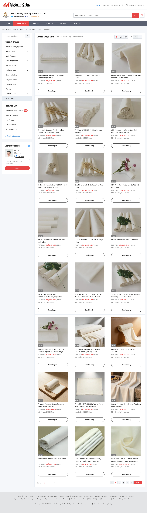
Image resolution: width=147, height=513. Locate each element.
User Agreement (86, 504)
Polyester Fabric (11, 79)
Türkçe (115, 499)
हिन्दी (101, 499)
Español (23, 499)
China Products (28, 496)
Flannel (8, 89)
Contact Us (77, 23)
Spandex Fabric (11, 75)
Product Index (113, 496)
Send (17, 168)
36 (49, 483)
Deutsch (65, 499)
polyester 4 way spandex (14, 47)
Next (137, 483)
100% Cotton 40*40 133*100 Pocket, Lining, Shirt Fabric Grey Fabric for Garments (88, 461)
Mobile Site (123, 496)
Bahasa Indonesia (133, 499)
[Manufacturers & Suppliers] (17, 4)
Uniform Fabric (11, 70)
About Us (36, 23)
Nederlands (74, 499)
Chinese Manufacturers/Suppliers (46, 496)
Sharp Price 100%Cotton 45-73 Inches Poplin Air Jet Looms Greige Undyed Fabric (88, 296)
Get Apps (131, 5)
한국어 (88, 499)
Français (40, 499)
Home (8, 23)
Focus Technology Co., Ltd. (58, 504)
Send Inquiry (52, 91)
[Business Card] (29, 145)
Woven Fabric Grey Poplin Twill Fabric (124, 240)
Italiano (58, 499)
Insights (131, 496)
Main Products (11, 56)
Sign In (98, 5)
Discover (63, 23)
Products (22, 23)
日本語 (95, 499)
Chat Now (21, 156)
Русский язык (49, 499)
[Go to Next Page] (140, 36)
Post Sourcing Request (142, 15)
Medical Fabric (11, 94)
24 (44, 483)
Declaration (97, 504)
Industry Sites (88, 496)
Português (31, 499)
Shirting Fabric (11, 65)
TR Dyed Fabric (11, 84)
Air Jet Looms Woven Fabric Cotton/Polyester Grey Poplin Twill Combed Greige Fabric (50, 296)
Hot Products (17, 496)
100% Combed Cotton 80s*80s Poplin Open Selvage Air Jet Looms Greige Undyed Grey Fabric (51, 351)
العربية (82, 499)
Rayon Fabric (10, 51)
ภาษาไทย (107, 499)
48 (54, 483)
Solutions (49, 23)
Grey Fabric (10, 98)
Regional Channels (100, 496)
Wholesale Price (77, 496)
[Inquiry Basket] (123, 5)
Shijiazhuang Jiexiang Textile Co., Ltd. (28, 13)
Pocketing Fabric (12, 61)
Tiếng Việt (122, 499)
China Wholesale (64, 496)
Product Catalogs (13, 136)
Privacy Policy (107, 504)
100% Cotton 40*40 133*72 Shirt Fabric (52, 459)
